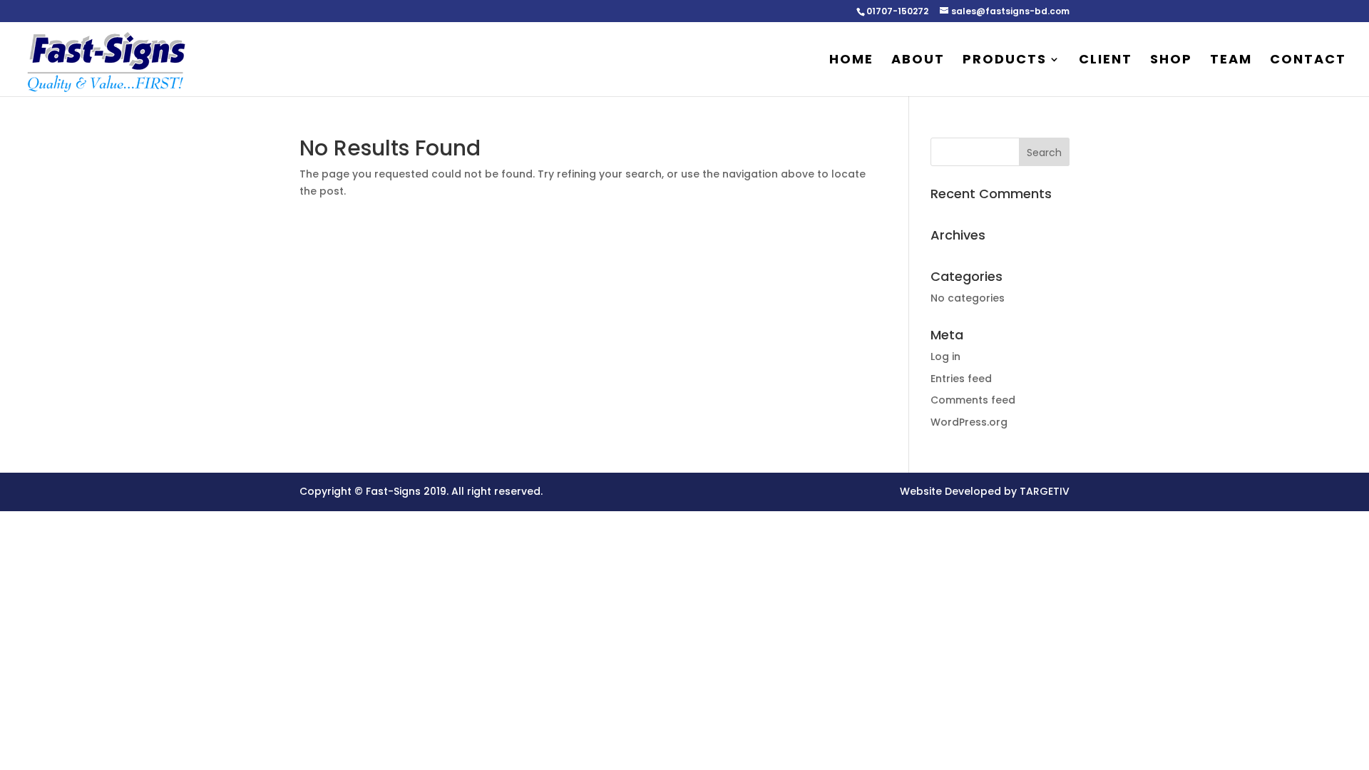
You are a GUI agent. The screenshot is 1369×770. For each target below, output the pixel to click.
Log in (945, 356)
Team (1231, 61)
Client (1105, 61)
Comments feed (972, 400)
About (918, 61)
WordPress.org (968, 422)
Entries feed (961, 378)
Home (851, 61)
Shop (1171, 61)
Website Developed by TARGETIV (985, 491)
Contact (1308, 61)
